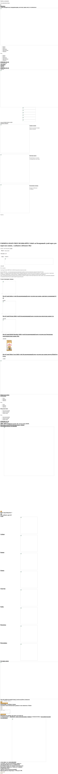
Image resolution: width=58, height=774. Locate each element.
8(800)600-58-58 (4, 62)
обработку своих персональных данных (21, 716)
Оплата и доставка (6, 418)
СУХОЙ (10, 122)
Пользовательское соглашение (8, 426)
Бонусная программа (6, 410)
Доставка (2, 64)
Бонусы (4, 47)
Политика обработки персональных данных (12, 425)
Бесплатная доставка (33, 185)
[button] (29, 53)
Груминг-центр (4, 661)
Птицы (2, 570)
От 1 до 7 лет (7, 250)
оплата (2, 65)
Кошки (2, 552)
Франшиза (4, 51)
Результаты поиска (4, 703)
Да (1, 513)
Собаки (2, 534)
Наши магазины (5, 50)
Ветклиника (5, 49)
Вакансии (4, 400)
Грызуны (2, 588)
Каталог (4, 46)
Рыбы (2, 606)
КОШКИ (5, 122)
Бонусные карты (32, 155)
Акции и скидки (32, 125)
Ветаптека (3, 624)
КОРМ (8, 122)
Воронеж (2, 6)
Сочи (1, 516)
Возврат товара (5, 413)
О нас (4, 398)
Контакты (4, 399)
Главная (1, 122)
